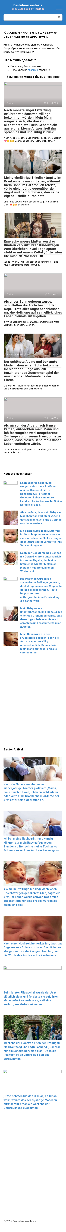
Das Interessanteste (27, 5)
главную (33, 70)
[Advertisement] (33, 702)
